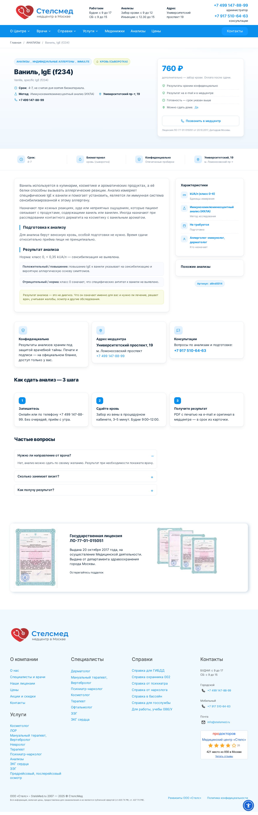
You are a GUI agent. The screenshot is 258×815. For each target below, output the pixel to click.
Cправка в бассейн (147, 696)
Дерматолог (80, 671)
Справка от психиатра (150, 683)
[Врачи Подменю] (50, 31)
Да (196, 107)
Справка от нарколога (149, 690)
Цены (156, 31)
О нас (14, 670)
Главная (15, 42)
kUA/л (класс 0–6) (202, 193)
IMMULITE (83, 61)
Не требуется (199, 224)
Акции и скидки (23, 696)
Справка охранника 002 (151, 677)
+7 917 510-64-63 (190, 350)
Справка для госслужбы (151, 703)
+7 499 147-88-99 (110, 356)
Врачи (42, 31)
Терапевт (17, 749)
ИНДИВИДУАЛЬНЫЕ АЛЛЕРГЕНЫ (53, 61)
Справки (65, 31)
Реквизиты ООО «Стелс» (184, 797)
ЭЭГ (13, 769)
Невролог (17, 744)
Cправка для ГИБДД (148, 670)
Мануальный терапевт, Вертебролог (28, 737)
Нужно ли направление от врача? (44, 455)
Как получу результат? (36, 490)
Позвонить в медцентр (203, 121)
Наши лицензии (22, 683)
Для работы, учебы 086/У (152, 709)
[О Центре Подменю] (29, 31)
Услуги (88, 31)
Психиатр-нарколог (26, 754)
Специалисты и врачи (27, 677)
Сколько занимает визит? (38, 476)
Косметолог (19, 726)
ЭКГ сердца (19, 764)
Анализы (138, 31)
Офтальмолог (81, 707)
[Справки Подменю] (75, 31)
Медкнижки (115, 31)
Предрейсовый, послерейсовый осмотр (35, 775)
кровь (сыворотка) (114, 61)
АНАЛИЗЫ (33, 42)
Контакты (235, 31)
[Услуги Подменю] (97, 31)
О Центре (18, 31)
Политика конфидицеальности (227, 797)
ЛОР (13, 730)
